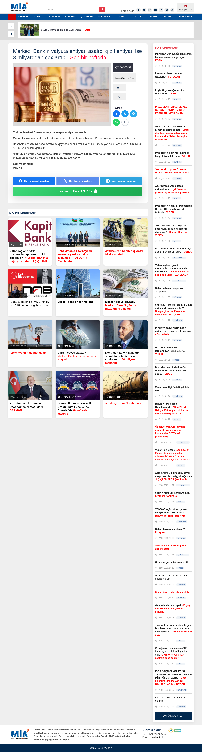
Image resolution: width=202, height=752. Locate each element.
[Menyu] (12, 17)
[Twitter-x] (144, 10)
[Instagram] (150, 10)
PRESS (138, 17)
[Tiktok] (161, 10)
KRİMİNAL (70, 17)
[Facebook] (138, 10)
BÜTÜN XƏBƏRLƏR (173, 715)
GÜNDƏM (23, 17)
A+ (119, 87)
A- (119, 96)
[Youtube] (155, 10)
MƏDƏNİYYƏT (105, 17)
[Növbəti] (11, 34)
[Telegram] (166, 10)
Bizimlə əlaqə (127, 11)
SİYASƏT (39, 17)
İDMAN (122, 17)
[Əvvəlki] (11, 26)
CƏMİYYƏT (54, 17)
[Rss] (172, 10)
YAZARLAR (169, 17)
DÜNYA (153, 17)
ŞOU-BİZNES (185, 17)
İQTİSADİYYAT (87, 17)
